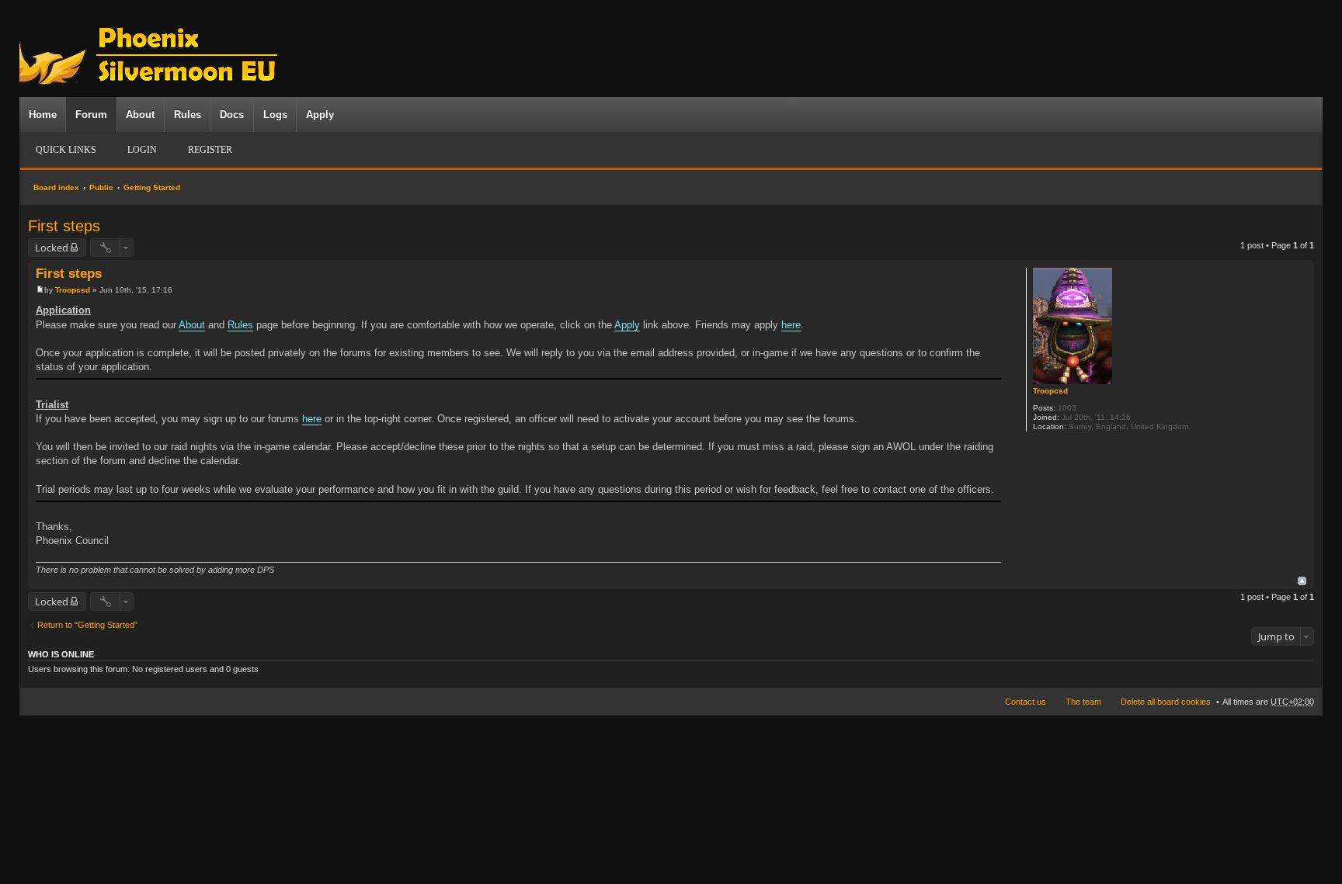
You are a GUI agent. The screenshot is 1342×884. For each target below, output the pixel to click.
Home (43, 114)
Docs (232, 114)
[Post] (40, 290)
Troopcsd (1050, 391)
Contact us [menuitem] (1025, 701)
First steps (64, 225)
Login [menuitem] (142, 149)
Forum (91, 114)
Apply (320, 114)
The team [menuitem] (1083, 701)
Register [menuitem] (210, 149)
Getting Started (151, 187)
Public (101, 187)
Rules (187, 114)
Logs (275, 114)
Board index (56, 187)
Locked (51, 248)
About (140, 114)
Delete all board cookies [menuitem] (1166, 701)
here (791, 325)
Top (1302, 581)
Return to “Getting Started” (87, 624)
